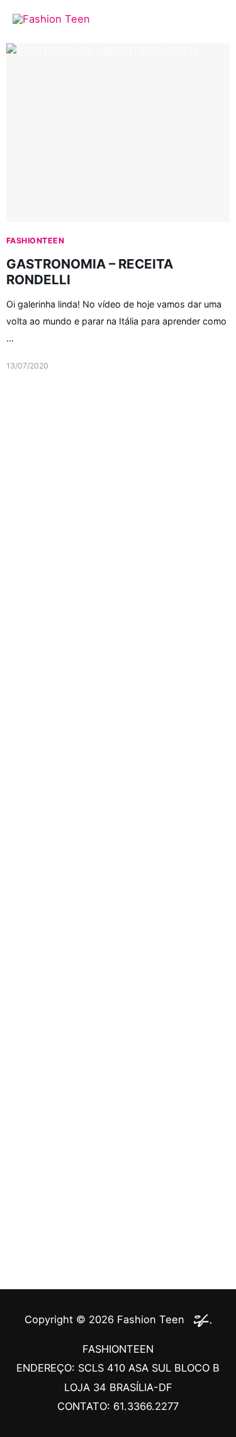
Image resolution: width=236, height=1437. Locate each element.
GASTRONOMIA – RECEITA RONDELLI (89, 271)
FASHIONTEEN (35, 240)
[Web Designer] (199, 1319)
